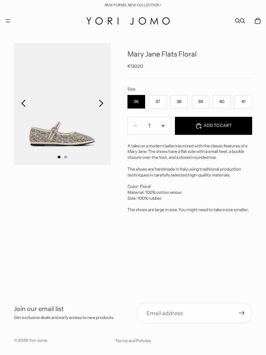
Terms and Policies (133, 340)
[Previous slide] (21, 104)
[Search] (237, 20)
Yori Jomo (38, 340)
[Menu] (8, 21)
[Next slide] (103, 104)
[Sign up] (241, 313)
